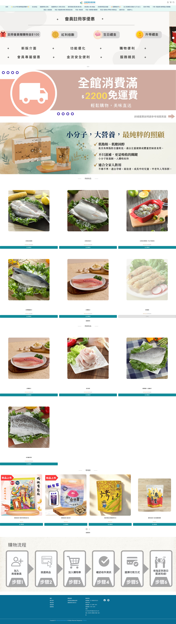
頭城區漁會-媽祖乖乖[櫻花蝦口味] (21, 518)
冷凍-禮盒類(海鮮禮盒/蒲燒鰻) (162, 7)
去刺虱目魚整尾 (29, 241)
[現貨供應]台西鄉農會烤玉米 (110, 518)
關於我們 (52, 600)
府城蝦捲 (147, 309)
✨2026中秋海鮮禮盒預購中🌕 (20, 7)
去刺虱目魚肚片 (88, 241)
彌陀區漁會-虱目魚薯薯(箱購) (154, 518)
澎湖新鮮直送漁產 (103, 7)
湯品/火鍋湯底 (48, 10)
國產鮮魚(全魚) (44, 7)
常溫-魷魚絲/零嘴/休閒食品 (108, 10)
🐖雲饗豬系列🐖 (116, 7)
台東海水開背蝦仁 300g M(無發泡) (147, 241)
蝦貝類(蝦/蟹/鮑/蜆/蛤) (75, 7)
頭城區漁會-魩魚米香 (65, 518)
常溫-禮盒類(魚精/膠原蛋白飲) (64, 10)
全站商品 (34, 7)
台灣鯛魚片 (88, 309)
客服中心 (130, 10)
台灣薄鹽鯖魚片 (29, 309)
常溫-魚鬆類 (79, 10)
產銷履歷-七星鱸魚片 (147, 388)
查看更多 (88, 320)
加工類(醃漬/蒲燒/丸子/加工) (132, 7)
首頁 (7, 7)
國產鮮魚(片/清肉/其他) (58, 7)
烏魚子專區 (146, 7)
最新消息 (122, 10)
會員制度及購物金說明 (72, 600)
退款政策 (52, 604)
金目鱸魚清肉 (29, 457)
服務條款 (52, 606)
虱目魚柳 (88, 388)
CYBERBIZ (84, 620)
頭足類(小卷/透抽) (89, 7)
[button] (3, 38)
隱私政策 (52, 602)
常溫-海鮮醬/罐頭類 (91, 10)
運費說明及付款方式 (72, 602)
